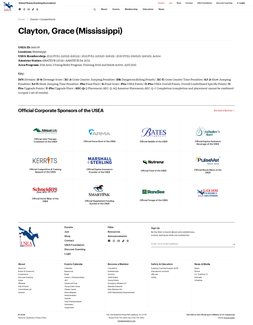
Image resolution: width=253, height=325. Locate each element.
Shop (179, 3)
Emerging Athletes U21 (117, 283)
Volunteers (68, 304)
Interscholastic (70, 295)
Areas (20, 280)
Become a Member (118, 264)
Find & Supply (229, 318)
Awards (67, 298)
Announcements (117, 236)
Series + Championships (74, 277)
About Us (21, 268)
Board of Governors (26, 271)
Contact (189, 3)
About (21, 264)
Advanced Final (70, 283)
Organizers (69, 307)
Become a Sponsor (223, 111)
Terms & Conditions (26, 318)
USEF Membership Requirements (121, 292)
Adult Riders (113, 277)
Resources (114, 232)
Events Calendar (73, 264)
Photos (197, 271)
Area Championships (72, 301)
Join (170, 3)
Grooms (111, 274)
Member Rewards (115, 286)
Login (242, 3)
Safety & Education (162, 264)
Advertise (198, 280)
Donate (161, 3)
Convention (112, 268)
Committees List (24, 289)
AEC (66, 280)
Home (21, 19)
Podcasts (198, 277)
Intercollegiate (70, 292)
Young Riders (113, 280)
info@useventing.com (126, 321)
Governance (23, 274)
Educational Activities (160, 271)
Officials (154, 274)
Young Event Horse (72, 286)
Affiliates (21, 283)
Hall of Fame (23, 286)
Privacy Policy (41, 318)
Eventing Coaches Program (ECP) (164, 268)
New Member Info (115, 289)
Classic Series (70, 289)
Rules (66, 274)
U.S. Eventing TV (201, 274)
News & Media (202, 264)
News (196, 268)
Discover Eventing (224, 3)
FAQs (111, 227)
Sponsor (21, 292)
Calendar (68, 268)
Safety (153, 277)
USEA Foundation (204, 3)
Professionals (113, 271)
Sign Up (155, 228)
